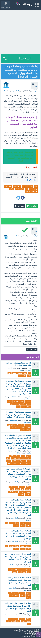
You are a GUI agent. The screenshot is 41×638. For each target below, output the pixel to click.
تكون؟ (22, 430)
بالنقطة (17, 489)
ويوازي (11, 189)
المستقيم (34, 191)
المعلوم (28, 191)
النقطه (17, 189)
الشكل (14, 572)
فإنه (10, 186)
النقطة (28, 525)
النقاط (9, 463)
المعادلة (11, 492)
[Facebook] (23, 198)
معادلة (28, 486)
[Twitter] (18, 198)
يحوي (14, 463)
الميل (10, 486)
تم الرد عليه (34, 235)
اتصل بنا (36, 630)
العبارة (28, 455)
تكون (22, 406)
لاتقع (19, 186)
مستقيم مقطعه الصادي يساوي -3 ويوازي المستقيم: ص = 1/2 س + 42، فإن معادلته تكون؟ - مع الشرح (18, 414)
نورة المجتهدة (27, 399)
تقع (9, 373)
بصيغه (16, 595)
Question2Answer (34, 636)
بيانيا (20, 572)
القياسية (21, 494)
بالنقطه (11, 618)
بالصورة (28, 494)
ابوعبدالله (19, 453)
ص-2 (7, 621)
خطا (29, 623)
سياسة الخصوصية (19, 630)
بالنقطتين (20, 463)
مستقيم (30, 186)
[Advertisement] (20, 31)
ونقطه (24, 186)
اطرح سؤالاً (24, 58)
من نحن (29, 630)
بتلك (22, 189)
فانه (24, 375)
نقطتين (28, 458)
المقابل (22, 595)
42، (16, 404)
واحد (35, 189)
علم (36, 186)
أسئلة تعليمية (15, 91)
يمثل (24, 572)
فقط (31, 189)
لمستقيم (12, 522)
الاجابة (28, 593)
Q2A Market (36, 635)
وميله (28, 621)
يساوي (10, 401)
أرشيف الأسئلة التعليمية (32, 633)
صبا (21, 370)
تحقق (23, 455)
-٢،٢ (12, 489)
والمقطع (28, 489)
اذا (29, 373)
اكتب (16, 492)
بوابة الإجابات (31, 180)
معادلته (28, 406)
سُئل (36, 91)
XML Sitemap (22, 631)
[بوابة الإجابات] (24, 4)
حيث (28, 572)
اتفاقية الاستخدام (34, 631)
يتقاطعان (15, 461)
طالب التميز (27, 422)
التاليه (11, 455)
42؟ (18, 406)
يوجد (6, 186)
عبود (29, 484)
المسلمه (17, 455)
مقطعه (22, 401)
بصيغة (15, 486)
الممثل (10, 593)
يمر (26, 189)
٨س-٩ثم (22, 492)
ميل (17, 522)
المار (16, 618)
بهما (19, 458)
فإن (12, 404)
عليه (15, 186)
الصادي (16, 401)
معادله (22, 593)
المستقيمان (22, 461)
